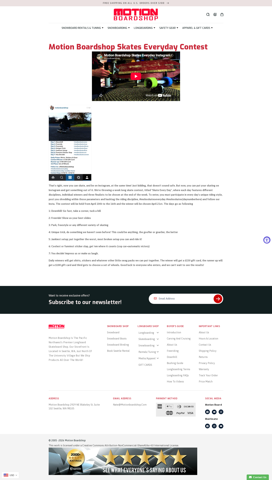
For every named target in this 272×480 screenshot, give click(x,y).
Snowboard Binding (118, 344)
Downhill (172, 357)
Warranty (204, 369)
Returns (203, 357)
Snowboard (113, 332)
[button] (82, 28)
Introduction (174, 332)
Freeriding (173, 350)
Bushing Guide (175, 363)
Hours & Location (208, 338)
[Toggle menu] (158, 332)
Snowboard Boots (117, 338)
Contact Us (205, 344)
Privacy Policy (207, 363)
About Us (172, 344)
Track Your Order (208, 375)
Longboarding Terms (178, 369)
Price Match (205, 381)
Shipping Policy (207, 350)
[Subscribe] (218, 298)
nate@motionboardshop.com (130, 404)
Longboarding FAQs (178, 375)
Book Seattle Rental (118, 350)
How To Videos (175, 381)
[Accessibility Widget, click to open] (266, 240)
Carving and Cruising (179, 338)
